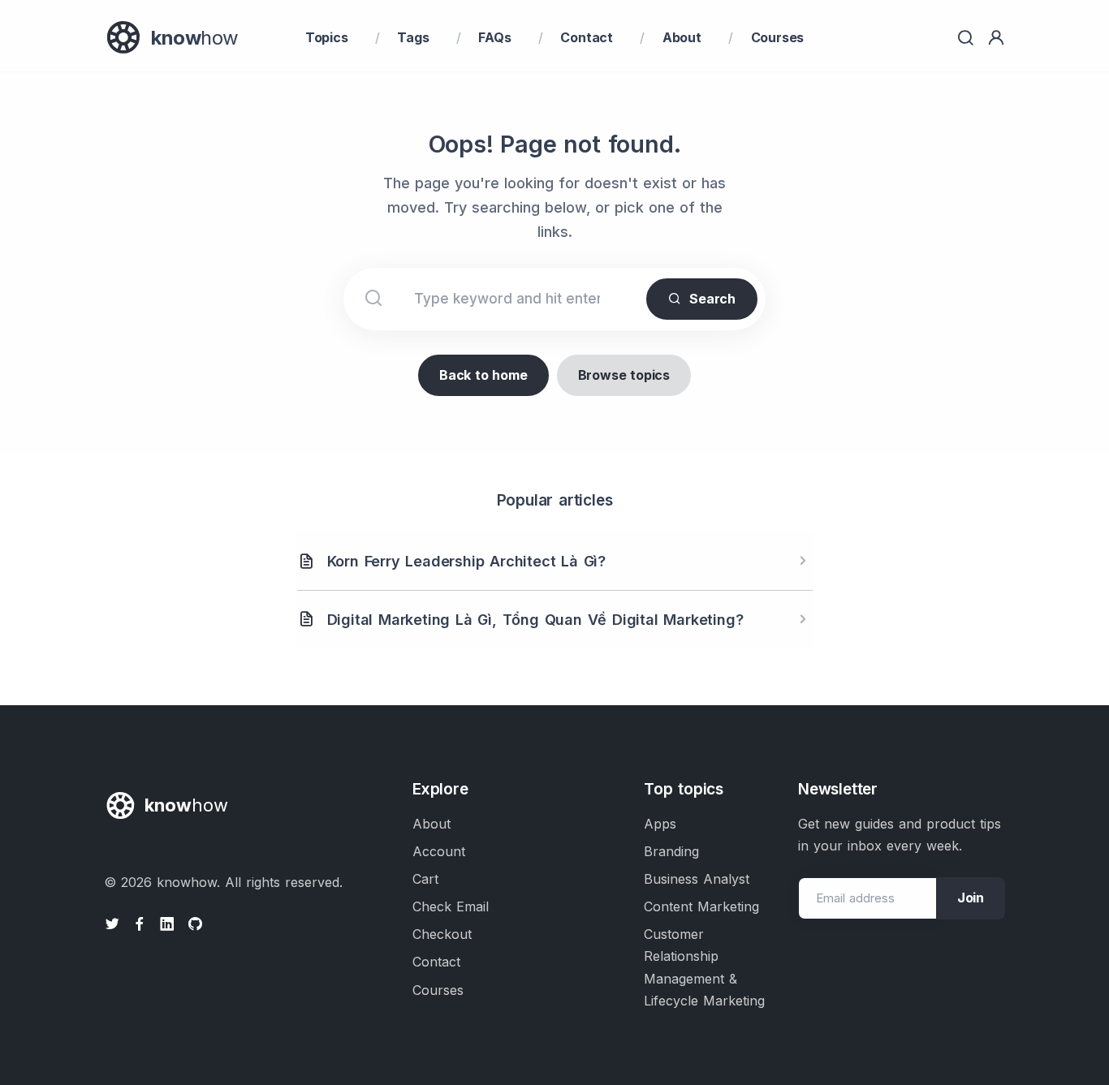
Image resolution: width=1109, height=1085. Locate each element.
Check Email (450, 906)
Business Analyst (696, 879)
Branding (671, 851)
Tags (413, 37)
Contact (586, 37)
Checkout (442, 934)
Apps (660, 824)
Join (970, 897)
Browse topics (624, 375)
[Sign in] (996, 38)
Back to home (483, 375)
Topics (326, 37)
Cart (425, 879)
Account (438, 851)
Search (712, 299)
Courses (778, 37)
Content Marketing (701, 906)
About (681, 37)
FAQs (494, 37)
